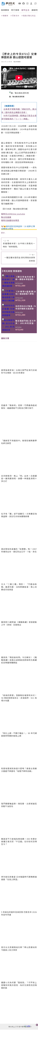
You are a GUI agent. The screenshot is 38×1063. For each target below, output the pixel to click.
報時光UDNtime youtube (13, 213)
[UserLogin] (31, 3)
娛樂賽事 (5, 10)
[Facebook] (23, 3)
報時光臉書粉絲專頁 (10, 220)
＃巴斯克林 (14, 15)
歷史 (3, 232)
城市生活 (25, 10)
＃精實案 (4, 15)
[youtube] (20, 3)
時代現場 (15, 10)
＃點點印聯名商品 (28, 15)
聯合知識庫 (6, 217)
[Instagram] (27, 3)
